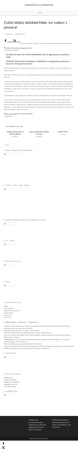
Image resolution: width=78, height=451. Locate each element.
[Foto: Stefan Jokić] (10, 114)
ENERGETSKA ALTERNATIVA (39, 4)
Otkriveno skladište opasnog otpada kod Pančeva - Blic (19, 344)
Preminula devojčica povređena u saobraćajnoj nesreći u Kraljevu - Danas (24, 333)
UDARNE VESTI (20, 34)
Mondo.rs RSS (8, 315)
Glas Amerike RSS (9, 308)
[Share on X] (3, 448)
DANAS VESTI (63, 132)
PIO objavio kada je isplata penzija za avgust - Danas (18, 330)
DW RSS (6, 306)
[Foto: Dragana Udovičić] (18, 48)
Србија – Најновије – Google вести (25, 322)
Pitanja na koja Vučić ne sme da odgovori (15, 133)
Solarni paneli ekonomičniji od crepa (39, 133)
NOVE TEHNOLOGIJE (10, 386)
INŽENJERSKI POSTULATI (11, 384)
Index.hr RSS (7, 317)
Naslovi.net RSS (8, 313)
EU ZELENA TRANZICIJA (10, 380)
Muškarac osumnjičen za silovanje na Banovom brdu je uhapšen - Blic (23, 348)
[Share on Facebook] (3, 444)
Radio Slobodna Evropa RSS (12, 311)
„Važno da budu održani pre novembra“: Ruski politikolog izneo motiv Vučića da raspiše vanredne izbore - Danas (35, 346)
